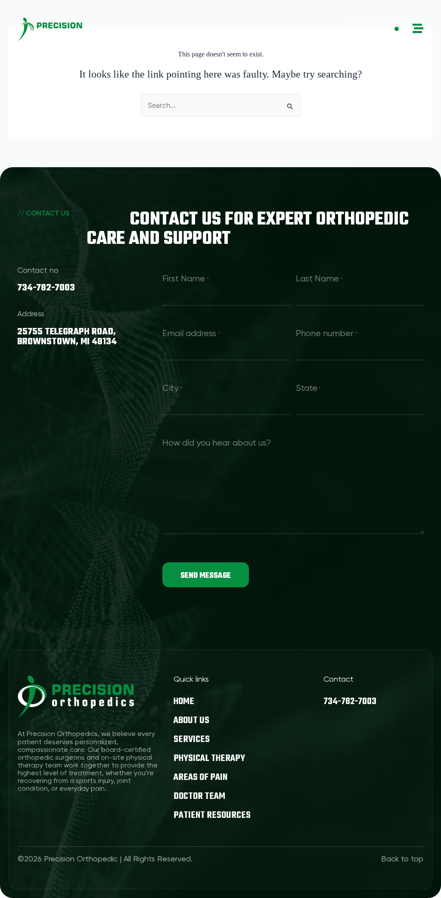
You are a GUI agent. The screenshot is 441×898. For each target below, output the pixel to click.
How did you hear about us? (216, 443)
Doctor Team (199, 796)
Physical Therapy (209, 758)
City (172, 388)
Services (192, 739)
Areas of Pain (200, 777)
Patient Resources (212, 815)
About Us (191, 720)
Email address (191, 334)
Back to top (402, 859)
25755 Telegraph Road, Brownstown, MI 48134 (67, 337)
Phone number (326, 334)
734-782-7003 (46, 288)
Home (184, 701)
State (308, 388)
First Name (185, 279)
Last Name (319, 279)
